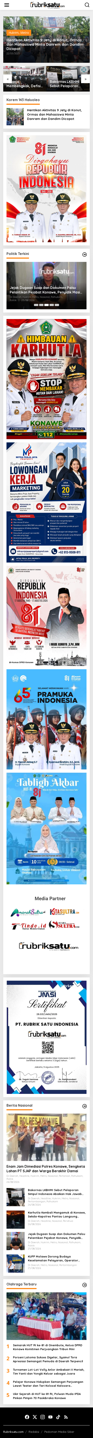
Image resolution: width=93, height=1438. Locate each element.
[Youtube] (50, 1417)
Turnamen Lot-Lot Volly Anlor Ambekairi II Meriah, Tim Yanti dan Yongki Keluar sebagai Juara (48, 1371)
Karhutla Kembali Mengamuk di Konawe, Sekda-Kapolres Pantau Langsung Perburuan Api (57, 1214)
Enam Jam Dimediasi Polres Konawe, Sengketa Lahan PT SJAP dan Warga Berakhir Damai (45, 1168)
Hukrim (14, 33)
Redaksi (34, 1431)
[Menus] (6, 5)
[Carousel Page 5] (57, 305)
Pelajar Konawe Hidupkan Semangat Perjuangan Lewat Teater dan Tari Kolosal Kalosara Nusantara (48, 1384)
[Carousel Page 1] (36, 305)
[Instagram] (42, 1417)
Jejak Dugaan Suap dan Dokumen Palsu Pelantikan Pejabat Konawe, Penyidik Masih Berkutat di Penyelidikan (46, 290)
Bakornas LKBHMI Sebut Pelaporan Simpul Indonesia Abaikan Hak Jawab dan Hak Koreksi (66, 84)
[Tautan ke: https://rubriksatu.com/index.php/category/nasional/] (84, 1106)
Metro (24, 33)
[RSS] (66, 1417)
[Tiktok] (58, 1417)
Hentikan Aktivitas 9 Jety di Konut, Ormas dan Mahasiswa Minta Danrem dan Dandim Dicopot (44, 44)
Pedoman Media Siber (59, 1431)
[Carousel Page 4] (52, 305)
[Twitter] (35, 1417)
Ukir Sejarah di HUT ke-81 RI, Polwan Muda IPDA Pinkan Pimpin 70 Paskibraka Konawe (47, 1395)
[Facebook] (27, 1417)
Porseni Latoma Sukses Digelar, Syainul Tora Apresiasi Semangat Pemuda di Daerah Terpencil (48, 1359)
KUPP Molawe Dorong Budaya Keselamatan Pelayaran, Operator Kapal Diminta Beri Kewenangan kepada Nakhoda (57, 1258)
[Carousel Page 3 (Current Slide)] (46, 305)
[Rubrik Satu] (47, 5)
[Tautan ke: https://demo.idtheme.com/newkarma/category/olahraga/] (84, 1285)
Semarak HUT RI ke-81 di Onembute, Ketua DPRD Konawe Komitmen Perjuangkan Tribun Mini (47, 1347)
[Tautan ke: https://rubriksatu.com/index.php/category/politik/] (84, 254)
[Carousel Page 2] (41, 305)
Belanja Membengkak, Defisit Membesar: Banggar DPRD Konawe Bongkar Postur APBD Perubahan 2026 (24, 84)
